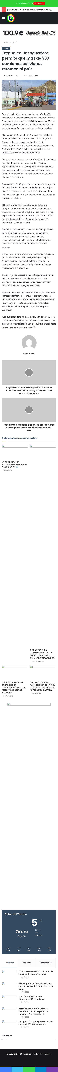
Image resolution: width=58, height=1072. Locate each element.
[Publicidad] (29, 32)
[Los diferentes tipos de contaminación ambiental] (9, 1000)
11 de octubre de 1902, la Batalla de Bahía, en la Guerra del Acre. (36, 973)
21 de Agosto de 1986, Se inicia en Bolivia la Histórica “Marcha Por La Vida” (36, 986)
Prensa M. (29, 353)
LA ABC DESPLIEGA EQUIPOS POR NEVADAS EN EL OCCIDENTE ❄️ (14, 464)
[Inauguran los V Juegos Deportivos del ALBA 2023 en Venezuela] (9, 1025)
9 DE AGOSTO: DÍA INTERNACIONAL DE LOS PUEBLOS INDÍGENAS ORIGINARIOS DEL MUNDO (42, 654)
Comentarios (45, 962)
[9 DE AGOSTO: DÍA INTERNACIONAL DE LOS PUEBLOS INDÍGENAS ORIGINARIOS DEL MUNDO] (43, 546)
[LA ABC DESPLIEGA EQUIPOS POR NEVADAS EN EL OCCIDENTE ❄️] (15, 452)
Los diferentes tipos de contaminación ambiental (32, 998)
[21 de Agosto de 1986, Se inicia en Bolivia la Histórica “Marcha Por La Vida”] (9, 987)
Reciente (26, 962)
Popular (10, 962)
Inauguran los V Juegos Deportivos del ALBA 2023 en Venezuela (36, 1023)
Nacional (13, 42)
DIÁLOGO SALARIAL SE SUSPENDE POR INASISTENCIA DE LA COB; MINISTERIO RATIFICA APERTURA (14, 687)
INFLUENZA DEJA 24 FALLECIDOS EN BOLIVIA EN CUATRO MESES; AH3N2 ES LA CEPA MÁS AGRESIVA (42, 686)
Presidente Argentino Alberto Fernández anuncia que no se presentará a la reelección (33, 1011)
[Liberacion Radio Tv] (11, 18)
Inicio (5, 42)
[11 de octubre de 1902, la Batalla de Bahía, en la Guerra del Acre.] (9, 975)
